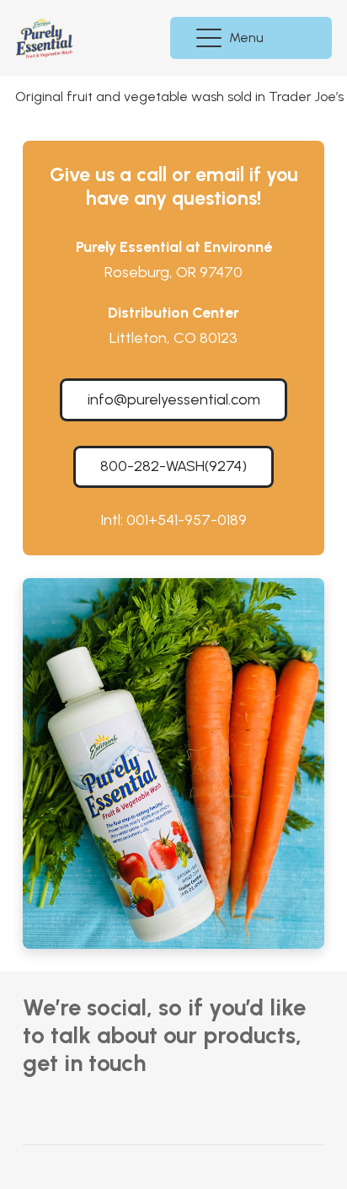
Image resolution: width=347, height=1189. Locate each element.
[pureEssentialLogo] (44, 38)
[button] (232, 38)
